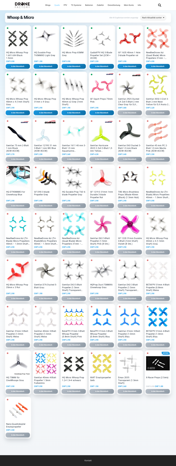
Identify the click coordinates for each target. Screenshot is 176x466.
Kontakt (88, 460)
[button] (159, 5)
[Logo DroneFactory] (22, 5)
